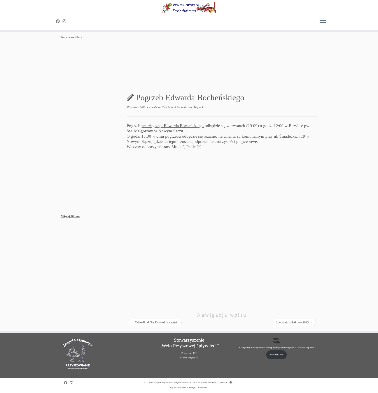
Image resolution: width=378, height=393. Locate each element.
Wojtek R (198, 107)
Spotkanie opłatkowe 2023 (294, 322)
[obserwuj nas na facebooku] (59, 21)
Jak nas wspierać (306, 347)
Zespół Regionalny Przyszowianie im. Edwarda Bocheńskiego (185, 382)
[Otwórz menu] (323, 21)
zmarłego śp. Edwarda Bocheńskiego (173, 125)
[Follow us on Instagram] (66, 21)
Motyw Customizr (198, 387)
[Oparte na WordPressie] (230, 381)
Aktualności (155, 107)
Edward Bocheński (178, 107)
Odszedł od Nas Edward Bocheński (154, 322)
